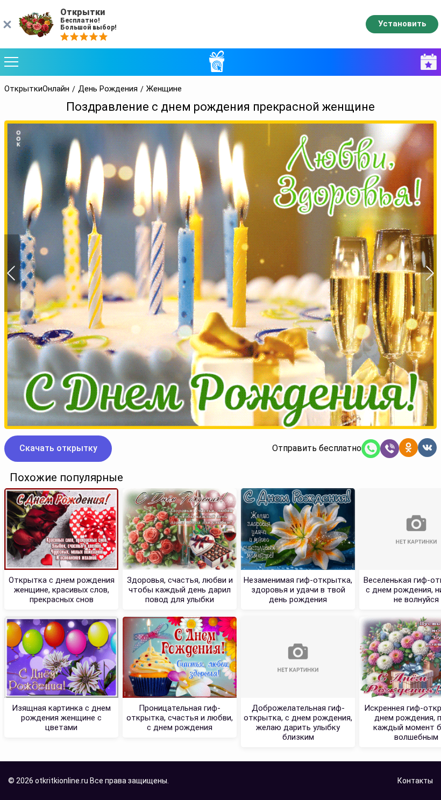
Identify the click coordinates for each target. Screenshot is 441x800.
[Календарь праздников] (426, 62)
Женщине (164, 89)
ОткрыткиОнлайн (36, 89)
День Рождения (108, 89)
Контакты (415, 780)
